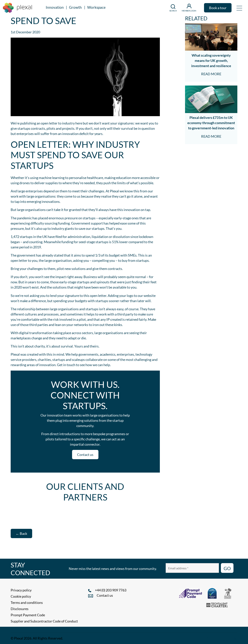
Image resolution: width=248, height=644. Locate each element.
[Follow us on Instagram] (206, 638)
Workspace (96, 7)
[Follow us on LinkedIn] (197, 638)
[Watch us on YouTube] (225, 638)
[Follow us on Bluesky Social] (215, 638)
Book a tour (217, 8)
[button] (239, 8)
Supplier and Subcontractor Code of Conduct (44, 621)
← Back (21, 533)
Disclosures (19, 609)
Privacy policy (21, 590)
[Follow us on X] (235, 638)
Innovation (55, 7)
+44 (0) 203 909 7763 (110, 590)
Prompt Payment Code (28, 615)
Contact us (85, 454)
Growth (75, 7)
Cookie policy (21, 596)
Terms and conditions (27, 602)
